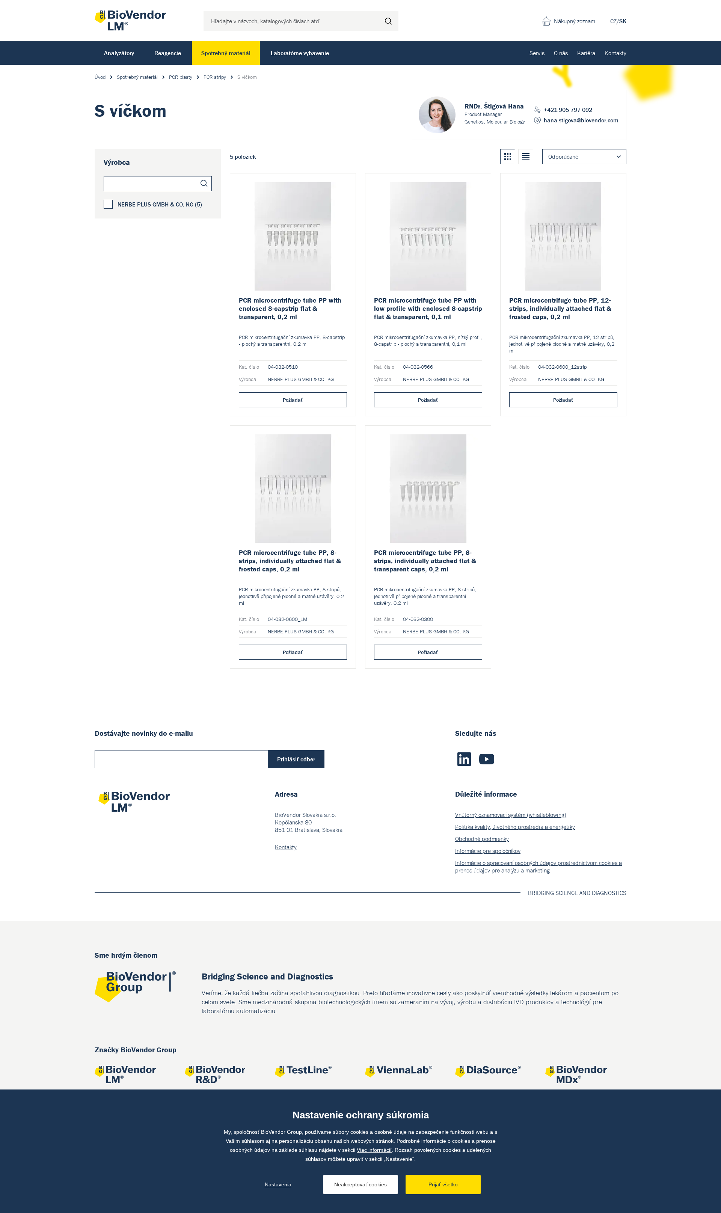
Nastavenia (278, 1184)
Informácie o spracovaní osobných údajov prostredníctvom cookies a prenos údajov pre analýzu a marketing (538, 866)
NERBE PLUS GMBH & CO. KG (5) (160, 204)
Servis (537, 53)
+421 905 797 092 (568, 109)
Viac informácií (374, 1150)
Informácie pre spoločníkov (487, 850)
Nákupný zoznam (574, 21)
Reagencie (167, 53)
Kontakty (615, 53)
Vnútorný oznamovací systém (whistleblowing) (510, 814)
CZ (613, 21)
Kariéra (586, 53)
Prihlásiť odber (296, 759)
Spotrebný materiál (225, 53)
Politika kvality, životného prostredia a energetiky (515, 826)
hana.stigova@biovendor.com (581, 120)
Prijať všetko (443, 1184)
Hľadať (388, 21)
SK (622, 21)
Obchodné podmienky (482, 838)
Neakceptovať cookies (360, 1184)
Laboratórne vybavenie (300, 53)
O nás (561, 53)
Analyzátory (119, 53)
